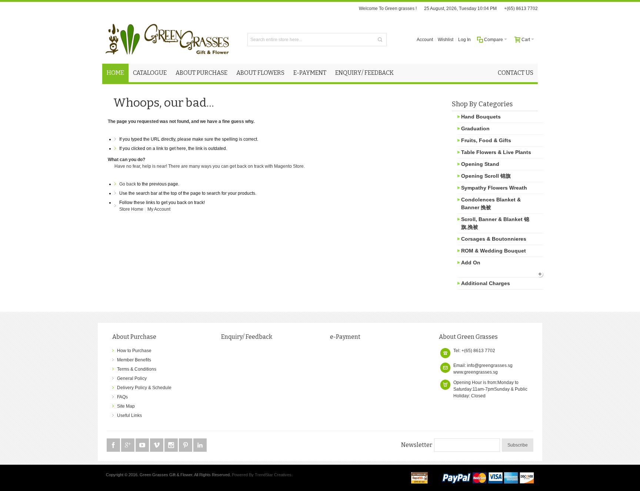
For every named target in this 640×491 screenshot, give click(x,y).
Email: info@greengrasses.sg (483, 365)
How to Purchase (134, 350)
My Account (158, 209)
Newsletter (416, 444)
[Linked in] (200, 445)
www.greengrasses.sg (475, 372)
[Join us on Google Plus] (128, 445)
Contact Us (515, 72)
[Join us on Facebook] (114, 445)
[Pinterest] (186, 445)
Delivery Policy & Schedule (144, 387)
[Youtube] (143, 445)
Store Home (131, 209)
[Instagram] (171, 445)
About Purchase (134, 336)
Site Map (126, 406)
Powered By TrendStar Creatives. (262, 474)
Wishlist (445, 39)
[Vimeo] (157, 445)
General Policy (132, 378)
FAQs (122, 397)
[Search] (380, 39)
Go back (127, 184)
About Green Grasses (468, 336)
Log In (464, 39)
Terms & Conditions (136, 369)
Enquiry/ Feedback (246, 336)
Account (425, 39)
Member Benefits (134, 360)
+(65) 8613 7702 (521, 8)
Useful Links (129, 415)
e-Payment (345, 336)
